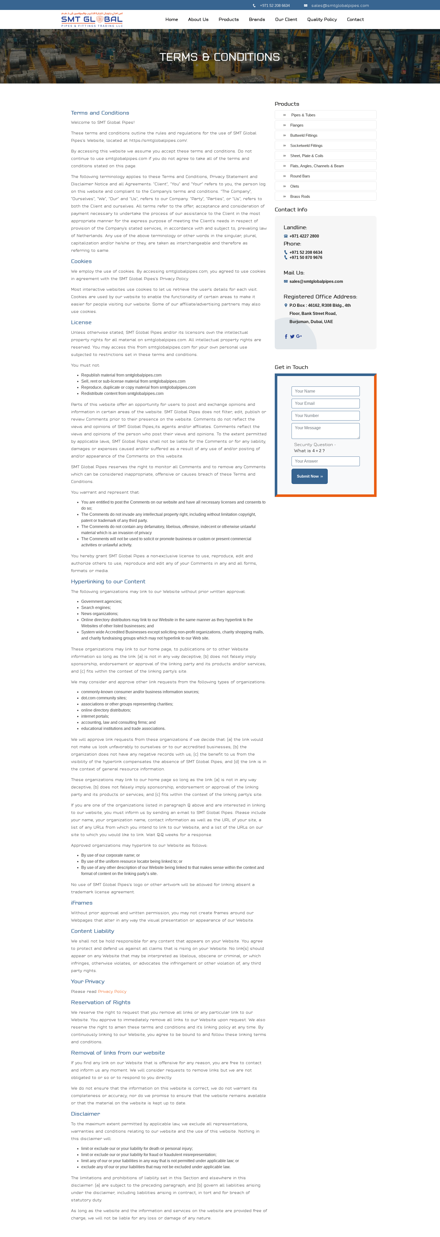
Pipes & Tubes (302, 115)
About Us (198, 19)
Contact (355, 19)
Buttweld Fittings (304, 135)
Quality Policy (322, 19)
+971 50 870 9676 (306, 257)
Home (172, 19)
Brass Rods (300, 196)
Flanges (297, 125)
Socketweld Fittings (306, 145)
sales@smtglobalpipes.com (340, 5)
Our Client (286, 19)
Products (229, 19)
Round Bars (300, 176)
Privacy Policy (112, 991)
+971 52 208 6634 (275, 5)
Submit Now (308, 476)
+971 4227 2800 (304, 236)
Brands (257, 19)
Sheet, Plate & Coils (306, 156)
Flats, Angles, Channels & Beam (317, 166)
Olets (294, 186)
